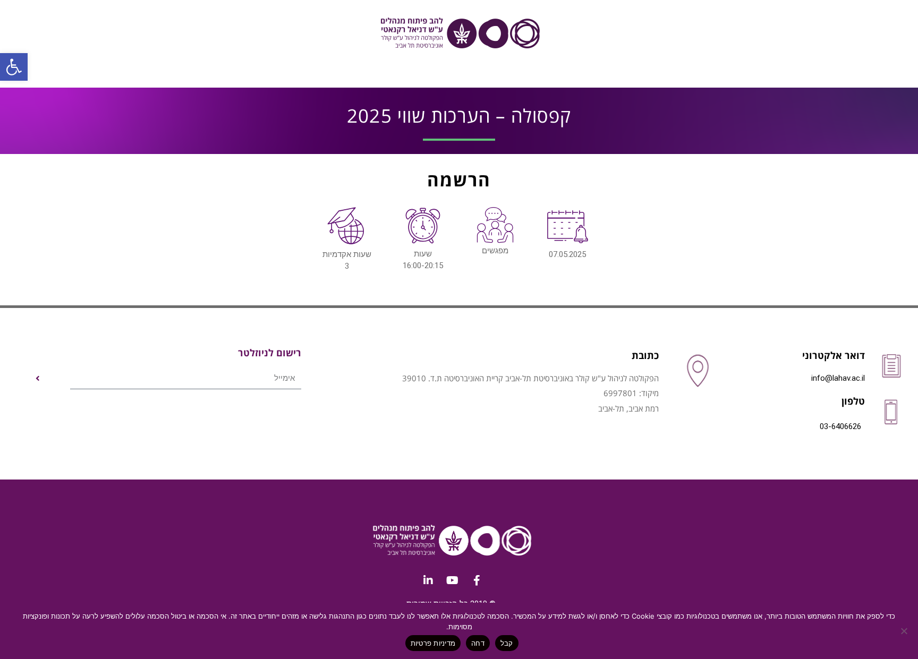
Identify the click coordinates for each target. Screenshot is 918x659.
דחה (477, 643)
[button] (14, 67)
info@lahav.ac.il (838, 378)
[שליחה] (38, 378)
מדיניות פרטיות (433, 643)
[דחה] (904, 631)
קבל (506, 643)
